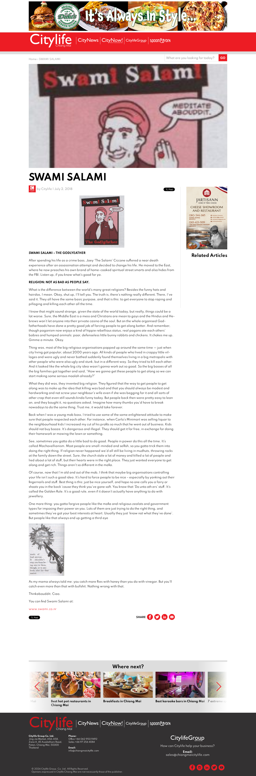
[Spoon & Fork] (160, 40)
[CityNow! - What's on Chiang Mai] (112, 40)
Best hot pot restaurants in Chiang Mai (75, 689)
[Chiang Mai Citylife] (51, 40)
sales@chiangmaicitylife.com (188, 753)
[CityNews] (88, 40)
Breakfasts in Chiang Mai (128, 689)
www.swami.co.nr (42, 609)
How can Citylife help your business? (187, 746)
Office (82, 738)
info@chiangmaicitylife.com (83, 750)
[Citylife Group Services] (136, 40)
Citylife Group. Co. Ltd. (54, 768)
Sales (81, 741)
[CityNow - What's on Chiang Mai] (112, 723)
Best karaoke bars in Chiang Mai (180, 689)
